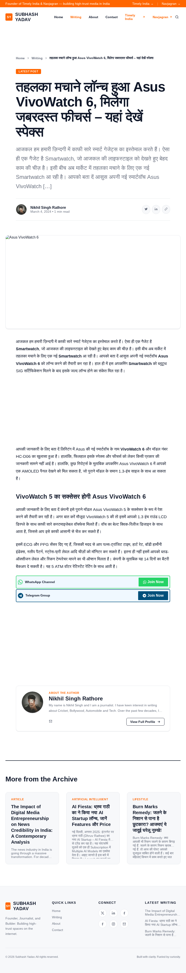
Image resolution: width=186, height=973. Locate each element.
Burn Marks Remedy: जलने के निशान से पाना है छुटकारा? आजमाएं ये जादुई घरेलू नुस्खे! (160, 933)
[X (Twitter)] (102, 913)
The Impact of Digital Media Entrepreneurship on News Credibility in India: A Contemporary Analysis (162, 912)
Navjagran (160, 17)
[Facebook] (124, 913)
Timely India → (143, 3)
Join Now (155, 582)
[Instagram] (113, 924)
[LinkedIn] (113, 913)
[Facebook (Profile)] (102, 924)
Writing (75, 17)
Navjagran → (171, 3)
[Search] (177, 17)
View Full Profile (142, 722)
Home (58, 17)
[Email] (50, 721)
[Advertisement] (93, 412)
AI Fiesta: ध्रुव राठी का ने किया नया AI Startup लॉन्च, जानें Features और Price (161, 923)
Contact (111, 17)
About (93, 17)
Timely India (130, 17)
